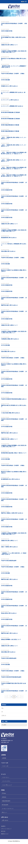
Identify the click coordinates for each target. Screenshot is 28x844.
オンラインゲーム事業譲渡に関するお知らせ (12, 106)
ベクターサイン (5, 777)
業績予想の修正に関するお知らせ (9, 305)
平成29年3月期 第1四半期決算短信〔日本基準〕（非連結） (14, 419)
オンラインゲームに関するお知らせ (10, 100)
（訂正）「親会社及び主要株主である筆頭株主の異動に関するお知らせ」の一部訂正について (13, 153)
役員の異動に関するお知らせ (8, 251)
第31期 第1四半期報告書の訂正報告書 (10, 118)
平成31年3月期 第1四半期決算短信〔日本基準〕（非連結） (14, 210)
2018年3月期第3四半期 (6, 285)
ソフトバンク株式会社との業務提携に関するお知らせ (13, 244)
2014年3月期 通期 (5, 664)
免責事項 (3, 826)
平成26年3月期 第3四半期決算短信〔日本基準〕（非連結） (14, 691)
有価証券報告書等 (6, 801)
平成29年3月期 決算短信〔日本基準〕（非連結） (13, 358)
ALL (3, 708)
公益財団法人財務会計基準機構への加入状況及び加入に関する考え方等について (13, 51)
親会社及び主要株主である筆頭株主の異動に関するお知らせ (13, 270)
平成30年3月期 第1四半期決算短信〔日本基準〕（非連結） (14, 311)
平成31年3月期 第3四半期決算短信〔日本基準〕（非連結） (14, 183)
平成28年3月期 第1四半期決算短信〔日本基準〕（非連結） (14, 519)
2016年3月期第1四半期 (6, 527)
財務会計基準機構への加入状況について (11, 639)
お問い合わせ (5, 820)
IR (2, 711)
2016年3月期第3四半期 (6, 493)
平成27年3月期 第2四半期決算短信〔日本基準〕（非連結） (14, 606)
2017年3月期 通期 (5, 345)
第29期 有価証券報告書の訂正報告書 (10, 131)
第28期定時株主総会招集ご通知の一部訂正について (13, 453)
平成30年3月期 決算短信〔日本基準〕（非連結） (13, 257)
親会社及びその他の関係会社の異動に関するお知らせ (13, 59)
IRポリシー (4, 812)
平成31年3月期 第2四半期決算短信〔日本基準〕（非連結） (14, 196)
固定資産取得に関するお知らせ (9, 237)
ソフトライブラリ (6, 781)
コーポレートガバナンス (7, 808)
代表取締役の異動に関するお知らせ (10, 339)
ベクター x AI (5, 766)
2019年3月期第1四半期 (6, 217)
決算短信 (4, 797)
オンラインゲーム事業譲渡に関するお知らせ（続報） (13, 92)
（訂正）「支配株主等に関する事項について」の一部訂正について (13, 138)
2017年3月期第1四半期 (6, 426)
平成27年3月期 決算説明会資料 (8, 560)
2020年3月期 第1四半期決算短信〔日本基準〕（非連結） (14, 24)
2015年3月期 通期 (5, 573)
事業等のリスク (4, 834)
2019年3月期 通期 (5, 80)
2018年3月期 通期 (5, 264)
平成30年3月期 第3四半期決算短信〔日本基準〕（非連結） (14, 278)
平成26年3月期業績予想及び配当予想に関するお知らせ (13, 683)
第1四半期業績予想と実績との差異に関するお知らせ (13, 37)
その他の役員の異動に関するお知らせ (10, 413)
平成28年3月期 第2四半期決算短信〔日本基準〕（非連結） (14, 499)
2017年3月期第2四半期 (6, 393)
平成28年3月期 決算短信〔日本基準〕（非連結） (13, 465)
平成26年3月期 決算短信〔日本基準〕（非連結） (13, 671)
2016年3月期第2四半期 (6, 506)
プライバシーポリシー (6, 828)
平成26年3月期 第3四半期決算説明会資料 (11, 677)
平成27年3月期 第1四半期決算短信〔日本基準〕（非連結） (14, 626)
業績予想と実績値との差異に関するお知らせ (12, 513)
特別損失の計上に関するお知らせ (9, 86)
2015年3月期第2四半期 (6, 599)
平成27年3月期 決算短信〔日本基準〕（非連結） (13, 567)
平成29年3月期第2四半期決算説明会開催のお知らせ (14, 399)
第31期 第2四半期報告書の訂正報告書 (10, 112)
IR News (4, 793)
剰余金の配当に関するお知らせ (9, 613)
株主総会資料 (5, 804)
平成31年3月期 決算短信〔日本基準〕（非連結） (13, 73)
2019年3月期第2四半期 (6, 203)
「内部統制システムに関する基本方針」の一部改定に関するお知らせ (13, 553)
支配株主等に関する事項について (9, 45)
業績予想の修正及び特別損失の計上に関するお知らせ (13, 405)
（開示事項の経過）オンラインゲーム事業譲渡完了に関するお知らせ (13, 66)
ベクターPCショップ (7, 785)
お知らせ (4, 715)
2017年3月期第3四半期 (6, 379)
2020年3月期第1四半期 (6, 31)
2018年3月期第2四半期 (6, 291)
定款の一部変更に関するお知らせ (9, 547)
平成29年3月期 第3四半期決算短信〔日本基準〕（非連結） (14, 372)
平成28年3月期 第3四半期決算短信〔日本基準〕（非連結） (14, 486)
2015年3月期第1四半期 (6, 619)
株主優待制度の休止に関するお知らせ (10, 479)
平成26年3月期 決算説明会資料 (8, 658)
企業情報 (4, 758)
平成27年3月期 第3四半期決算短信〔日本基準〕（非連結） (14, 592)
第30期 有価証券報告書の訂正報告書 (10, 125)
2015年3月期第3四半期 (6, 585)
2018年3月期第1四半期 (6, 319)
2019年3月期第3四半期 (6, 190)
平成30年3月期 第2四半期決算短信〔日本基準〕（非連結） (14, 298)
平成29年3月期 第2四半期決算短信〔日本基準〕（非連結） (14, 385)
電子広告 (3, 831)
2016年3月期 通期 (5, 459)
